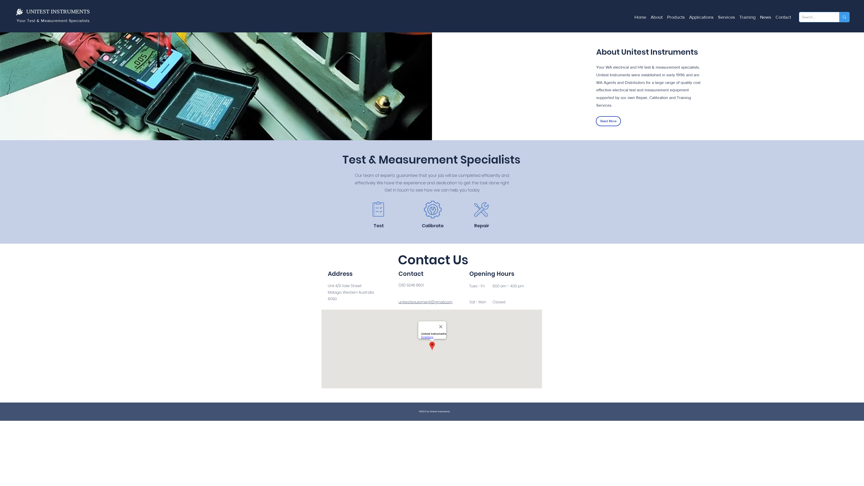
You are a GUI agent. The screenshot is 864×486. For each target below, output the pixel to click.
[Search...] (844, 17)
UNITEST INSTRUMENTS (58, 11)
